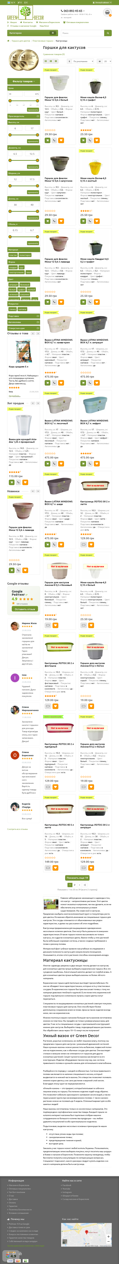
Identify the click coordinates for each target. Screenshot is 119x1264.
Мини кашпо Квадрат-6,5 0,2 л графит (94, 260)
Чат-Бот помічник (17, 1192)
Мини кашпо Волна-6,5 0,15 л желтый (93, 179)
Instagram (67, 1192)
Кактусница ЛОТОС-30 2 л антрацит (95, 826)
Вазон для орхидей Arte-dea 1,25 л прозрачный (23, 440)
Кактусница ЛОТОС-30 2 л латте (95, 503)
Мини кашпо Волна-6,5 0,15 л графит (93, 98)
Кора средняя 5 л (18, 366)
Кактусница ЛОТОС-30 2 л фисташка (59, 664)
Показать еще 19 (77, 877)
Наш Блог (44, 25)
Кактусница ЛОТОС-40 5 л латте (59, 826)
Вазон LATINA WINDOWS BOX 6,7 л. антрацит (94, 341)
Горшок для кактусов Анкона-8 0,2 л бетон (92, 664)
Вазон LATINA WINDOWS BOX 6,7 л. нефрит (94, 422)
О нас (11, 1195)
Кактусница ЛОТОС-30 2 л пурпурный (59, 745)
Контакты (28, 22)
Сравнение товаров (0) (54, 54)
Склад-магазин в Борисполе (76, 1199)
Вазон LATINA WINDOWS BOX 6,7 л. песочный (59, 422)
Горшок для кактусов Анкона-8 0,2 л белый (92, 745)
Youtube (66, 1188)
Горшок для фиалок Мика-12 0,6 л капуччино (58, 179)
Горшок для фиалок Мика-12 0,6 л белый (56, 98)
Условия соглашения (19, 1213)
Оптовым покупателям (77, 22)
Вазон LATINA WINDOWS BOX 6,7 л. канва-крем (59, 341)
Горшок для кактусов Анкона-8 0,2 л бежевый (58, 583)
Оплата (12, 1202)
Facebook (67, 1185)
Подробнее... (14, 396)
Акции (13, 22)
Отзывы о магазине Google (23, 25)
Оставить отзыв (25, 609)
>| (84, 884)
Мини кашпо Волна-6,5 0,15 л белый (93, 583)
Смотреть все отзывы (17, 829)
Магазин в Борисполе (49, 22)
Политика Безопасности (20, 1209)
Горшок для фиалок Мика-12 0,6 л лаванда (21, 528)
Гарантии (13, 1206)
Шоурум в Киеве (70, 1195)
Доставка (13, 1199)
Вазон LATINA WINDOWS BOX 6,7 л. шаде (59, 503)
